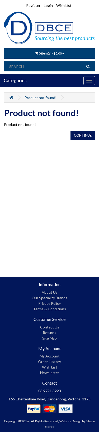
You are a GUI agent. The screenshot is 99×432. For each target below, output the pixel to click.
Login (48, 5)
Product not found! (40, 97)
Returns (49, 332)
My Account (50, 356)
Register (33, 5)
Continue (83, 135)
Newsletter (49, 372)
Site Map (49, 338)
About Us (50, 292)
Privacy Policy (49, 303)
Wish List (49, 367)
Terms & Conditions (49, 309)
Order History (49, 361)
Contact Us (49, 327)
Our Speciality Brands (49, 298)
